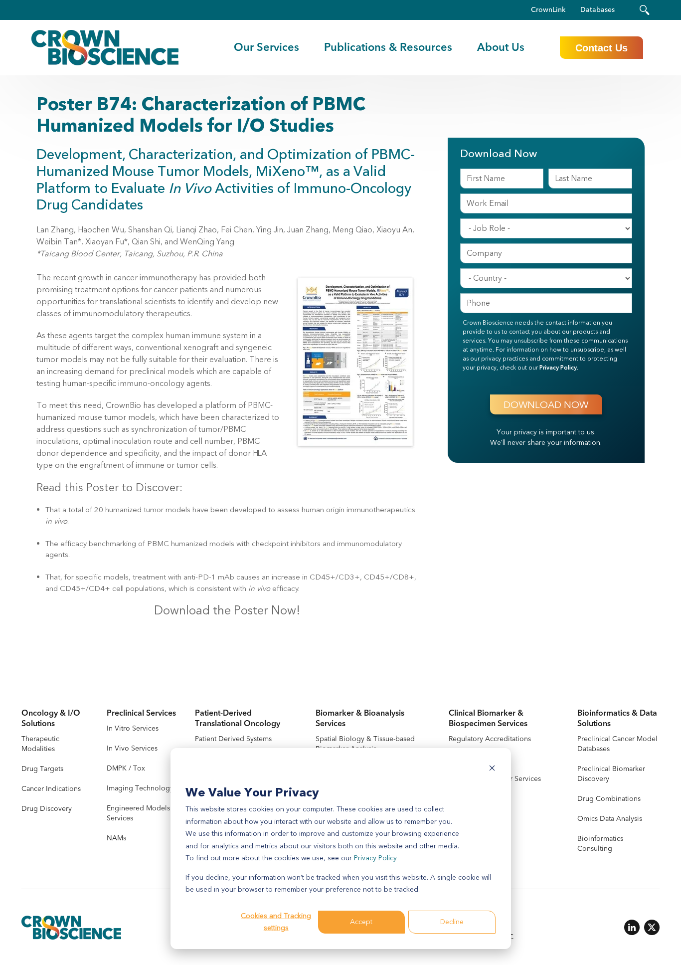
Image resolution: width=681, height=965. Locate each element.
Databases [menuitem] (597, 9)
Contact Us (601, 47)
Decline (452, 922)
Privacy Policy (375, 858)
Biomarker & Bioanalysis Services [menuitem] (360, 718)
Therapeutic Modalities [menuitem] (40, 744)
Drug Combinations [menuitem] (609, 798)
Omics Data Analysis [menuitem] (609, 818)
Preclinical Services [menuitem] (141, 713)
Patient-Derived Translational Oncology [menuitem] (237, 718)
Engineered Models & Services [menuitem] (142, 813)
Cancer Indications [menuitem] (51, 788)
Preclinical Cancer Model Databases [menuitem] (617, 744)
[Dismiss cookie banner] (492, 770)
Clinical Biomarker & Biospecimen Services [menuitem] (488, 718)
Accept (361, 922)
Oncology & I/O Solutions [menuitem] (50, 718)
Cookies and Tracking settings (276, 922)
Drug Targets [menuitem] (42, 768)
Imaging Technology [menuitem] (140, 788)
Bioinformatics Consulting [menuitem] (600, 843)
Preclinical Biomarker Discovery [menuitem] (611, 773)
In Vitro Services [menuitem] (133, 728)
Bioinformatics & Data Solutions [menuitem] (617, 718)
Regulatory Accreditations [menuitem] (490, 739)
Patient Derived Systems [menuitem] (233, 739)
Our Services (266, 47)
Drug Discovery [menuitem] (46, 808)
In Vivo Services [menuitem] (132, 748)
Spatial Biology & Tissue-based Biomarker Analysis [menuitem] (365, 744)
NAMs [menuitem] (116, 838)
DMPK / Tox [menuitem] (126, 768)
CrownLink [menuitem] (548, 9)
